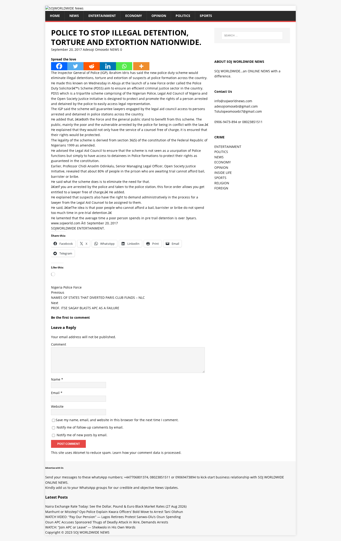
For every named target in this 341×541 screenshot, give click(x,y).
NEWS (74, 15)
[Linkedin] (108, 66)
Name (56, 379)
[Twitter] (75, 66)
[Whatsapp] (124, 66)
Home (55, 15)
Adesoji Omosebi (96, 49)
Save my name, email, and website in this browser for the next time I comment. (117, 420)
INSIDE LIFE (223, 172)
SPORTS (220, 177)
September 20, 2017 (66, 49)
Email (56, 393)
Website (57, 406)
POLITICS (183, 15)
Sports (206, 15)
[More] (141, 66)
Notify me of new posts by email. (82, 435)
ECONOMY (133, 15)
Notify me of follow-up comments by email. (90, 427)
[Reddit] (92, 66)
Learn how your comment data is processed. (147, 452)
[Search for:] (252, 35)
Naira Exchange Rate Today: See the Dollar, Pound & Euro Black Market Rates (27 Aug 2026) (116, 506)
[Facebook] (59, 66)
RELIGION (221, 183)
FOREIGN (221, 188)
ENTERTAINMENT (102, 15)
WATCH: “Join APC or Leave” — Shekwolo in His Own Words (90, 527)
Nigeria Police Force (66, 287)
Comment (58, 344)
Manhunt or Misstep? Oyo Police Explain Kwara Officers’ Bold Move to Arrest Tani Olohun (114, 511)
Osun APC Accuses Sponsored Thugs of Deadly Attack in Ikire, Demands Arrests (106, 522)
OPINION (158, 15)
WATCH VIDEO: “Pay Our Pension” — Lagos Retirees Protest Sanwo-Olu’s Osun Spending (113, 517)
